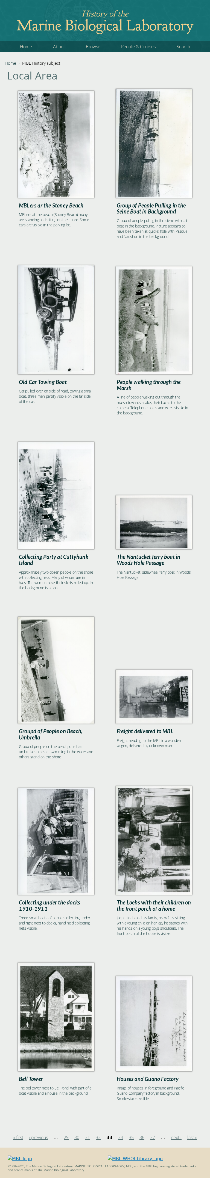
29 (66, 1137)
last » (192, 1137)
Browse (93, 47)
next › (176, 1137)
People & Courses (138, 47)
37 (152, 1137)
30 (76, 1137)
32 (98, 1137)
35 (131, 1137)
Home (26, 47)
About (59, 47)
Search (183, 47)
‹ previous (38, 1137)
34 (120, 1137)
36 (141, 1137)
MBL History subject (41, 63)
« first (18, 1137)
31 (87, 1137)
